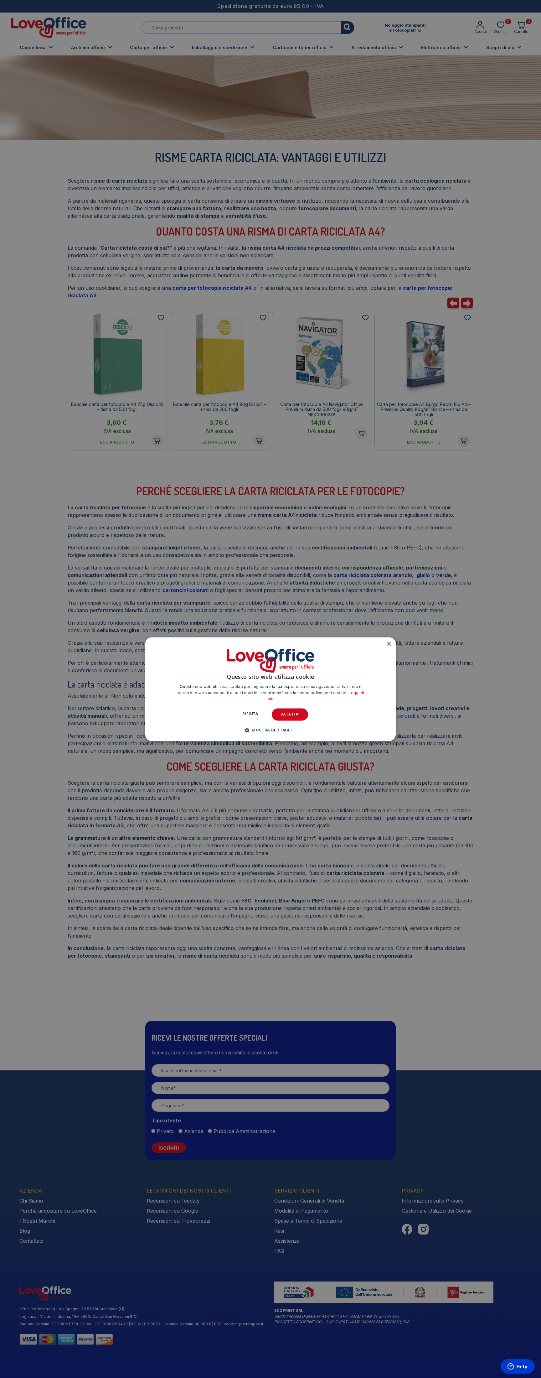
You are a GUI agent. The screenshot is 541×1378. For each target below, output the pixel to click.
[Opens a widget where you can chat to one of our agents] (517, 1367)
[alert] (270, 689)
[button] (270, 730)
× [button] (388, 644)
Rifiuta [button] (250, 714)
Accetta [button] (290, 714)
